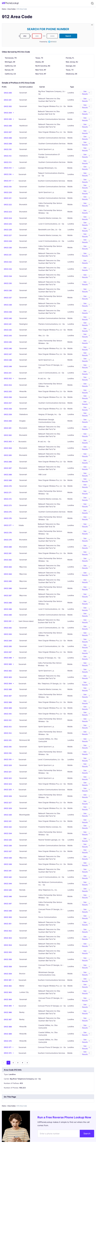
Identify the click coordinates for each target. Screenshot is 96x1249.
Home (4, 9)
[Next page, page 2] (27, 1063)
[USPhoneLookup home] (10, 3)
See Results (85, 93)
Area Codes (11, 9)
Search (68, 36)
